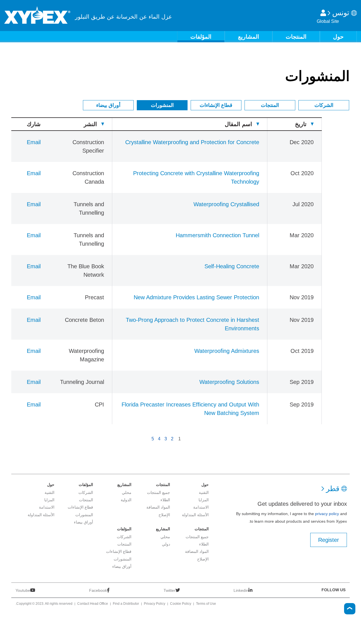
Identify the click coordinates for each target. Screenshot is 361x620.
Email (34, 142)
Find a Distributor (126, 604)
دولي (166, 544)
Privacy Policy (154, 604)
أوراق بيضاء (108, 105)
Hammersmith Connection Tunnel (217, 235)
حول (338, 37)
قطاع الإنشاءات (216, 105)
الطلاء (165, 500)
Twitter (169, 590)
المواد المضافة (158, 507)
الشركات (323, 105)
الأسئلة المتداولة (195, 515)
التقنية (204, 492)
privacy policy (327, 513)
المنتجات (296, 37)
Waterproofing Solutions (229, 382)
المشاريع (248, 37)
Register (328, 540)
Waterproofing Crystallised (226, 204)
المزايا (204, 500)
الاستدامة (201, 507)
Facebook (98, 590)
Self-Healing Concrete (231, 266)
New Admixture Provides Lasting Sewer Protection (196, 297)
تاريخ (301, 124)
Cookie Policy (180, 604)
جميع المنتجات (158, 492)
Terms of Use (206, 604)
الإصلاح (164, 515)
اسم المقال (238, 124)
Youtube (23, 590)
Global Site (328, 21)
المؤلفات (201, 37)
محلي (126, 492)
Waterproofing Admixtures (226, 351)
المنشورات (162, 105)
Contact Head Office (92, 604)
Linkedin (241, 590)
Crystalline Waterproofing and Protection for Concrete (192, 142)
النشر (90, 124)
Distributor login (323, 13)
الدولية (126, 500)
